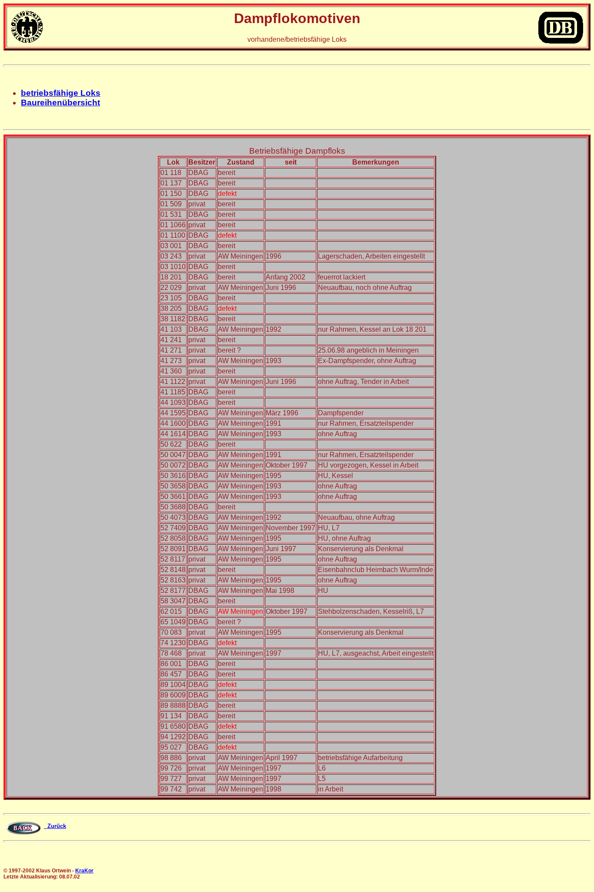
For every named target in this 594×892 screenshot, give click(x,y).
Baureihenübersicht (60, 102)
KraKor (84, 871)
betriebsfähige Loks (60, 93)
